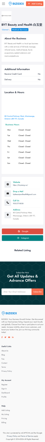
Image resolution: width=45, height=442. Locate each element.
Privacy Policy (7, 371)
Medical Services (20, 29)
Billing (4, 422)
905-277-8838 (18, 203)
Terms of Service (27, 436)
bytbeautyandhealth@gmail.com (24, 194)
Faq (3, 359)
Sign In (4, 388)
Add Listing (37, 3)
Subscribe (37, 291)
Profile (4, 397)
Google (24, 231)
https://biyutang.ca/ (20, 185)
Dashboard (6, 392)
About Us (5, 350)
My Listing (5, 414)
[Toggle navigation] (3, 4)
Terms (4, 367)
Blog (3, 355)
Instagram (24, 238)
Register (5, 384)
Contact (4, 363)
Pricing (4, 418)
